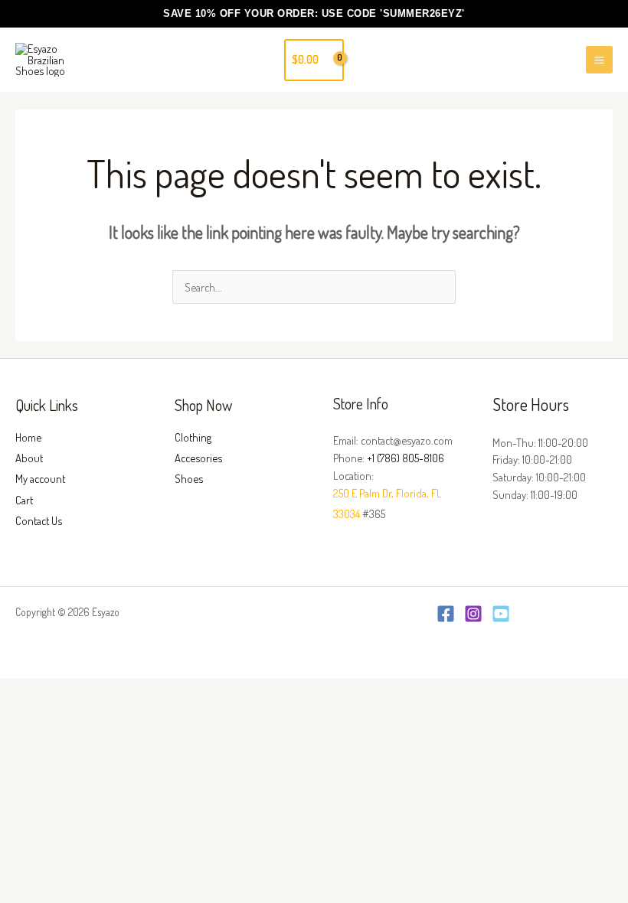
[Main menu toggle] (599, 59)
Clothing (193, 437)
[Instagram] (473, 614)
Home (28, 437)
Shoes (189, 478)
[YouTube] (501, 614)
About (29, 458)
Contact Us (38, 520)
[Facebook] (446, 614)
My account (40, 478)
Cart (24, 500)
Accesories (198, 458)
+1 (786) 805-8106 (405, 458)
